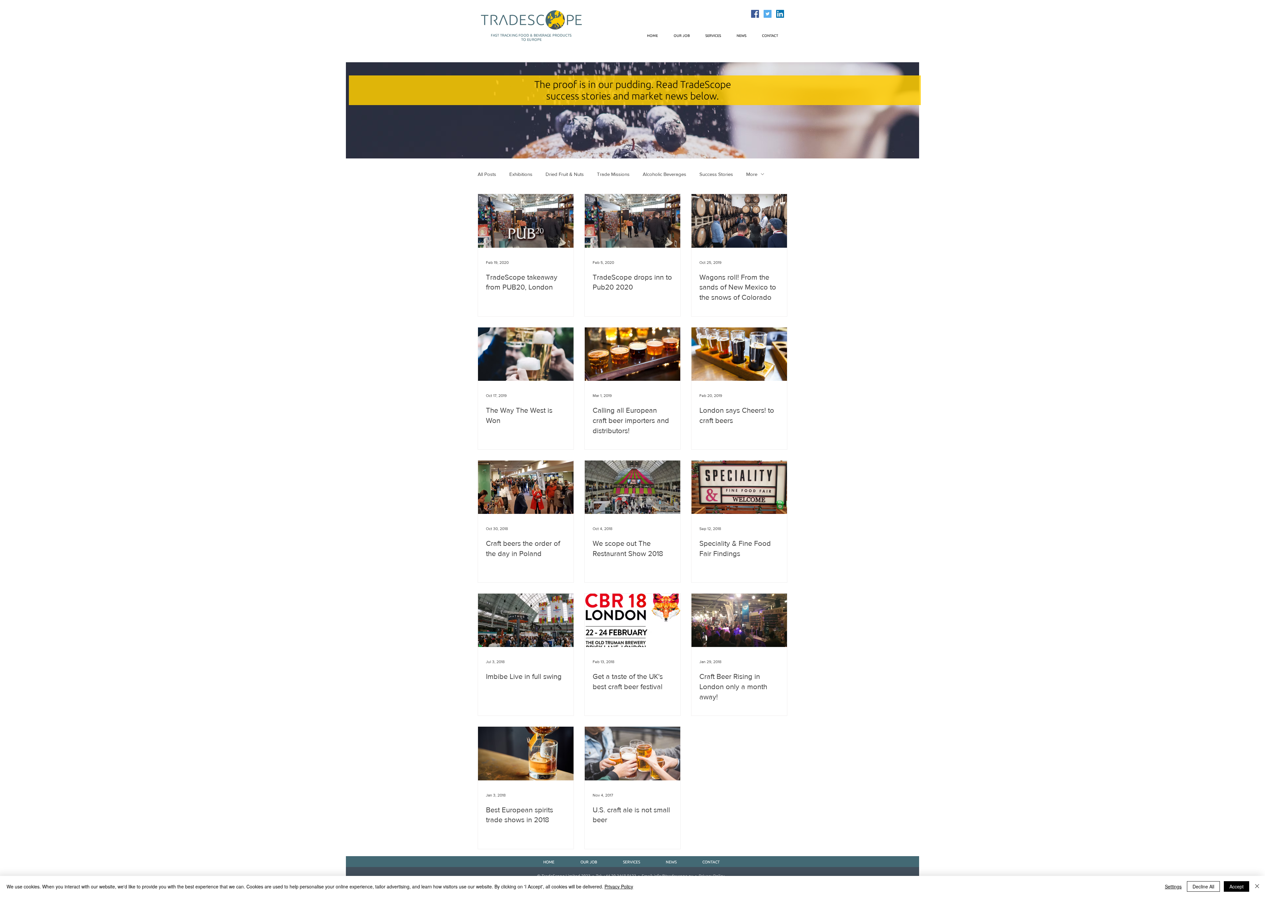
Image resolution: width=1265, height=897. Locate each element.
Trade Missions (613, 174)
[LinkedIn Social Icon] (780, 14)
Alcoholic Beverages (664, 174)
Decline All (1203, 886)
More (751, 174)
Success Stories (716, 174)
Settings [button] (1173, 886)
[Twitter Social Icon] (768, 14)
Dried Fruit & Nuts (565, 174)
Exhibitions (520, 174)
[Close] (1257, 886)
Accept (1236, 886)
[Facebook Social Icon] (755, 14)
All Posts (487, 174)
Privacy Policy (618, 886)
